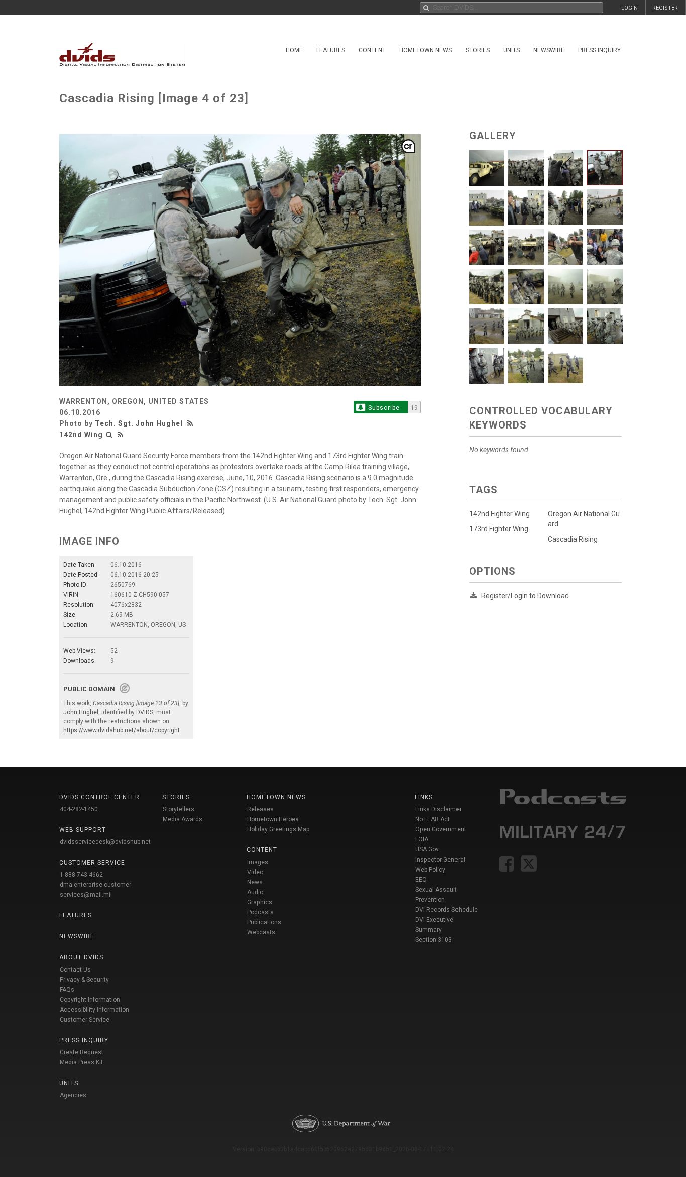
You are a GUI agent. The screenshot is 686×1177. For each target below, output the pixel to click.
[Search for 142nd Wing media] (109, 435)
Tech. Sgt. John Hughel (139, 423)
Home (294, 50)
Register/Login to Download (525, 596)
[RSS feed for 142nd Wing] (120, 435)
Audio (255, 892)
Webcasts (261, 932)
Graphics (259, 902)
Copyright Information (90, 999)
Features (330, 50)
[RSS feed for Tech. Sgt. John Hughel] (191, 423)
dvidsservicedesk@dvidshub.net (105, 841)
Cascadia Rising (573, 539)
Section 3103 (433, 939)
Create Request (81, 1052)
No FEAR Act (432, 819)
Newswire (548, 50)
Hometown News (425, 50)
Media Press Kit (81, 1062)
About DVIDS (81, 957)
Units (511, 50)
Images (257, 862)
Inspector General (440, 859)
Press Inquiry (599, 50)
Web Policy (430, 869)
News (255, 882)
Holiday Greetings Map (278, 829)
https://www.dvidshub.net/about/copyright (121, 730)
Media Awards (182, 819)
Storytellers (178, 809)
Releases (260, 809)
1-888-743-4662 (81, 874)
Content (372, 50)
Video (255, 872)
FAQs (67, 989)
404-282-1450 (79, 809)
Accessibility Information (94, 1009)
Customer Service (84, 1019)
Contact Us (75, 969)
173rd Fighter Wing (498, 529)
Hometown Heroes (273, 819)
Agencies (73, 1095)
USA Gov (427, 849)
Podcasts (260, 912)
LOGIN (629, 8)
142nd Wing (81, 435)
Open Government (440, 829)
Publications (264, 922)
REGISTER (665, 8)
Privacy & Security (84, 979)
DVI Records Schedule (446, 909)
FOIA (421, 839)
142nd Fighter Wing (499, 514)
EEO (421, 879)
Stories (478, 50)
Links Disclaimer (438, 809)
